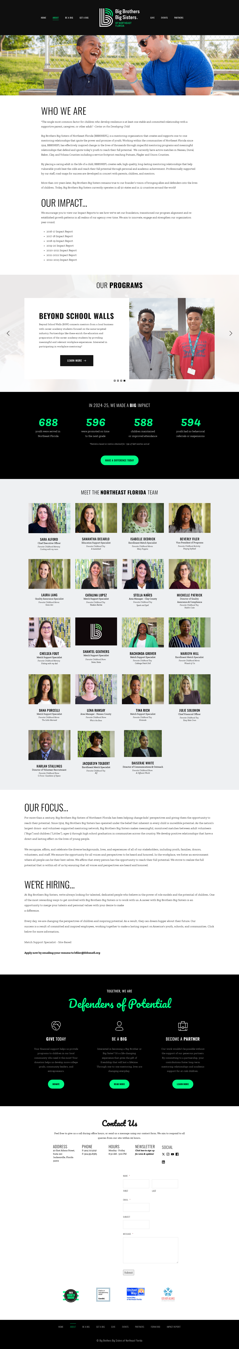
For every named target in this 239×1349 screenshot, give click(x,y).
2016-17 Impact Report (59, 231)
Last (154, 1190)
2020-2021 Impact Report (61, 250)
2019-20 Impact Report (60, 245)
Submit (128, 1272)
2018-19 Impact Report (59, 240)
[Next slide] (230, 333)
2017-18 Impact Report (59, 236)
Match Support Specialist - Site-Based (47, 942)
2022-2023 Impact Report (61, 259)
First (125, 1190)
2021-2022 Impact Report (61, 255)
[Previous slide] (8, 333)
